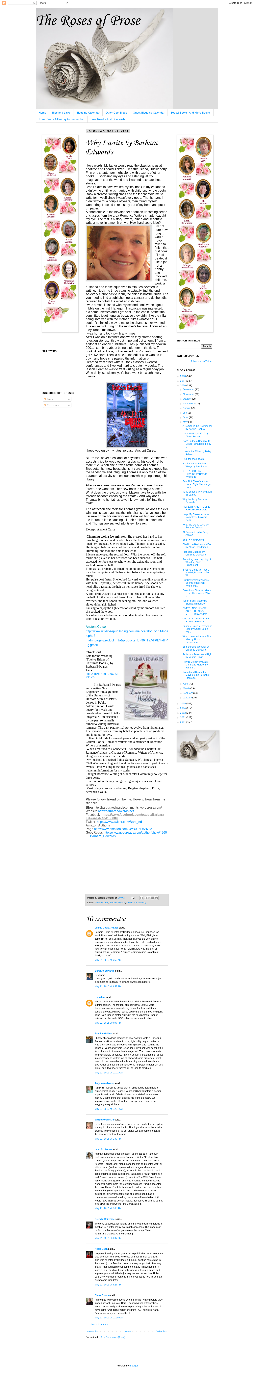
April (186, 683)
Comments (52, 405)
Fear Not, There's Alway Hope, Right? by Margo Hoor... (197, 484)
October (187, 398)
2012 (183, 717)
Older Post (161, 1331)
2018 (183, 376)
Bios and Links (61, 112)
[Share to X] (149, 898)
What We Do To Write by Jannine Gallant (196, 526)
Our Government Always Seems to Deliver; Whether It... (196, 583)
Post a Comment (100, 1324)
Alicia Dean (101, 1249)
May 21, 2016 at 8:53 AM (108, 986)
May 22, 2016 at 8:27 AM (108, 1284)
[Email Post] (132, 898)
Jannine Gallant (103, 1033)
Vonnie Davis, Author (106, 927)
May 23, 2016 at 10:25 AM (109, 1317)
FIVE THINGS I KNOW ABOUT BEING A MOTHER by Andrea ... (196, 611)
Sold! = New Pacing (193, 539)
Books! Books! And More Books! (190, 112)
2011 (183, 722)
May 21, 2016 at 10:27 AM (109, 1109)
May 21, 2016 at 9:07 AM (108, 1022)
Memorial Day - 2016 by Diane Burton (195, 435)
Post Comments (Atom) (112, 1337)
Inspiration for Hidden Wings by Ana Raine (195, 465)
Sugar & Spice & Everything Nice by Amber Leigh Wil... (197, 629)
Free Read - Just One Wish (107, 119)
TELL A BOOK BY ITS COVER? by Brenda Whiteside (195, 474)
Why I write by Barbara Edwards (195, 500)
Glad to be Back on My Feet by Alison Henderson (197, 546)
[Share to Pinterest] (157, 898)
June (186, 417)
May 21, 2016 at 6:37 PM (108, 1238)
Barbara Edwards (104, 970)
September (189, 403)
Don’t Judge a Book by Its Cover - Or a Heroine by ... (197, 444)
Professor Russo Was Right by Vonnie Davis (197, 656)
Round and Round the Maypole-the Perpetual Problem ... (196, 675)
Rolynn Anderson (104, 1083)
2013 (183, 713)
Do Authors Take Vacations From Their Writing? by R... (197, 593)
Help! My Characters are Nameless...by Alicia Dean (196, 517)
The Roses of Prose (88, 21)
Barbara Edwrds (117, 902)
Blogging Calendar (88, 112)
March (186, 688)
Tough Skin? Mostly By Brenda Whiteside (195, 602)
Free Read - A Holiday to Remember (62, 119)
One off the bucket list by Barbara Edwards (196, 620)
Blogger (133, 1365)
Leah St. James (103, 1149)
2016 (183, 385)
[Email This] (141, 898)
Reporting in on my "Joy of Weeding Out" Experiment (197, 562)
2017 (183, 381)
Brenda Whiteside (105, 1219)
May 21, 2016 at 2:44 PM (108, 1208)
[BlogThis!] (145, 898)
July (185, 412)
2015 (183, 703)
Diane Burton (102, 1295)
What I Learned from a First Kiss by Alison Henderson (197, 639)
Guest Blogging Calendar (149, 112)
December (189, 389)
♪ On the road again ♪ (194, 459)
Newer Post (93, 1331)
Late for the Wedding (136, 902)
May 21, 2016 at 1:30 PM (108, 1138)
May (185, 422)
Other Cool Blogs (116, 112)
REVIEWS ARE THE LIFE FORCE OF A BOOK (196, 508)
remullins (100, 997)
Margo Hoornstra (104, 1119)
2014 (183, 708)
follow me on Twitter (201, 361)
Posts (49, 399)
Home (42, 112)
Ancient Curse (101, 902)
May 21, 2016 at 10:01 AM (109, 1072)
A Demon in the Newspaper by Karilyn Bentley (197, 427)
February (188, 693)
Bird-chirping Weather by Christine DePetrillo (196, 648)
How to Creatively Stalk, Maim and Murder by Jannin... (195, 665)
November (189, 394)
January (187, 697)
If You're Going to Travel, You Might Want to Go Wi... (196, 572)
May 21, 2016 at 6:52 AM (108, 960)
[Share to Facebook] (153, 898)
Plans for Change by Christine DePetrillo (195, 553)
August (187, 408)
